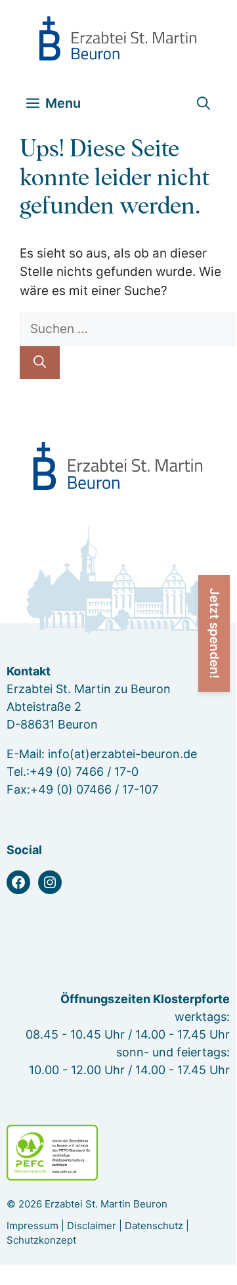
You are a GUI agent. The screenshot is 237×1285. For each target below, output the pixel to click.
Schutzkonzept (41, 1240)
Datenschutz (154, 1225)
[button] (203, 103)
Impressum (32, 1225)
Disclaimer (91, 1225)
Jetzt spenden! (214, 633)
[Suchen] (40, 363)
